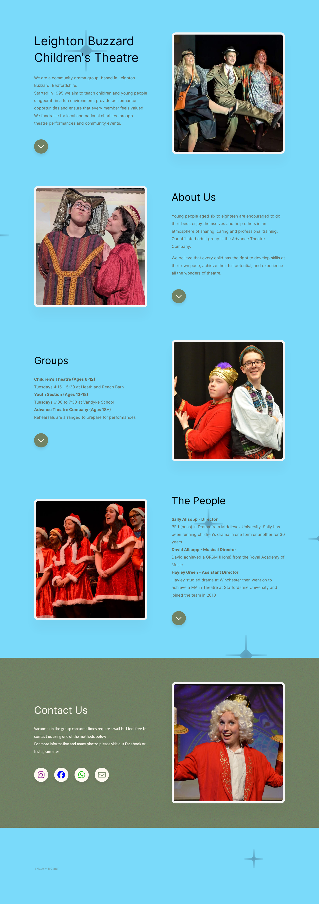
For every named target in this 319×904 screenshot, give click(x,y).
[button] (41, 146)
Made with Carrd (47, 868)
